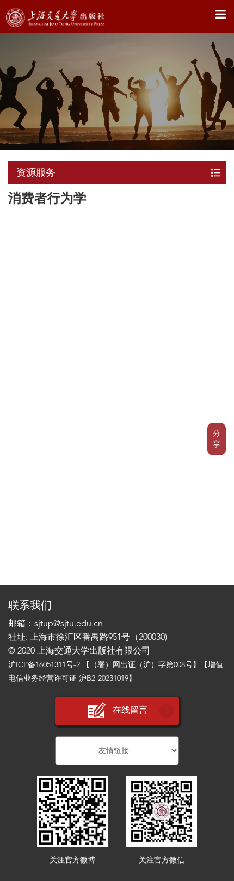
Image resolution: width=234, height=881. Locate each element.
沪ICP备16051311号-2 (44, 665)
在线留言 (130, 710)
